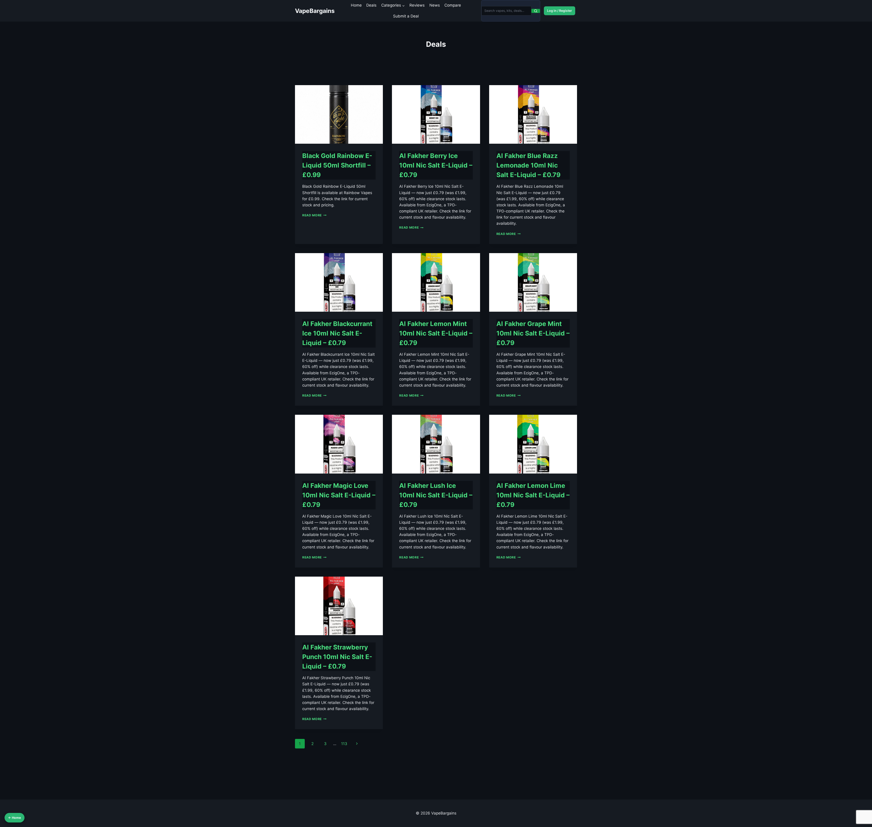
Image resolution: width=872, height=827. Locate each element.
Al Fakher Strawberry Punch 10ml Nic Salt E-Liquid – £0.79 (337, 656)
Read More (314, 215)
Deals (371, 5)
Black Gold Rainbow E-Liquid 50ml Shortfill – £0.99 (337, 165)
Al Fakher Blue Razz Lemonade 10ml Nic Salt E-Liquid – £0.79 (528, 165)
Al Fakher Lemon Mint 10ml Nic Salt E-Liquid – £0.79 (435, 333)
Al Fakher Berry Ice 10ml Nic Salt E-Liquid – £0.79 (435, 165)
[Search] (535, 11)
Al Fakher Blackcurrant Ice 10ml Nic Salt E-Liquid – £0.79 (337, 333)
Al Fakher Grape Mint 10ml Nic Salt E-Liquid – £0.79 (533, 333)
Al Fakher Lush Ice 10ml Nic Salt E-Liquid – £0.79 (435, 495)
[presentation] (339, 114)
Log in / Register (559, 10)
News (434, 5)
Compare (452, 5)
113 (344, 743)
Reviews (417, 5)
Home (356, 5)
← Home (14, 818)
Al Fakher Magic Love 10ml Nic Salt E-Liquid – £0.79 (338, 495)
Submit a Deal (406, 16)
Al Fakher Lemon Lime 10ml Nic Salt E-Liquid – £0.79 (533, 495)
